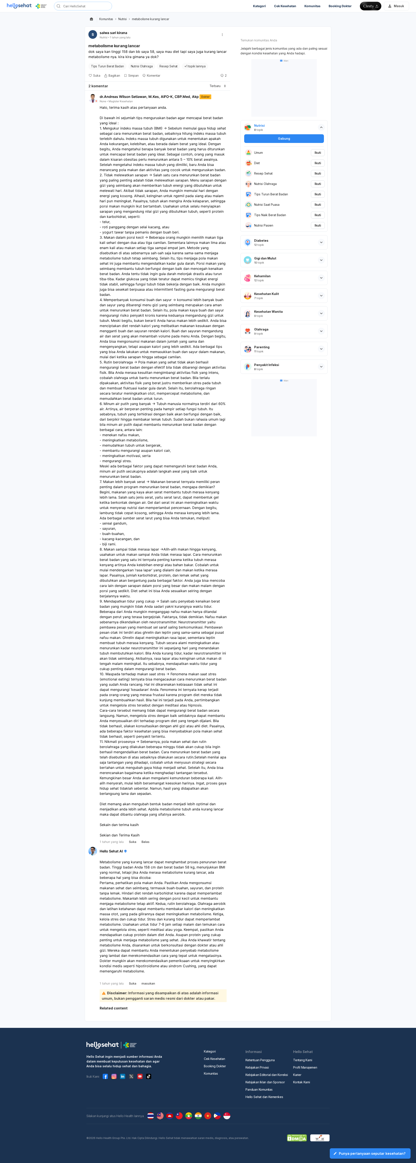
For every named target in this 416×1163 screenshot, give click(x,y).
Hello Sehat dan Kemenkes (264, 1097)
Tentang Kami (302, 1060)
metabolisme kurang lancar (150, 19)
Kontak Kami (301, 1082)
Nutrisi (122, 19)
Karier (297, 1075)
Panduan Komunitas (259, 1089)
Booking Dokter (215, 1066)
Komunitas (106, 19)
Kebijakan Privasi (257, 1067)
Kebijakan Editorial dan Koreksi (266, 1075)
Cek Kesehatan (214, 1059)
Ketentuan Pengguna (260, 1060)
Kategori (210, 1051)
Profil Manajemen (305, 1067)
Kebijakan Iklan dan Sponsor (265, 1082)
